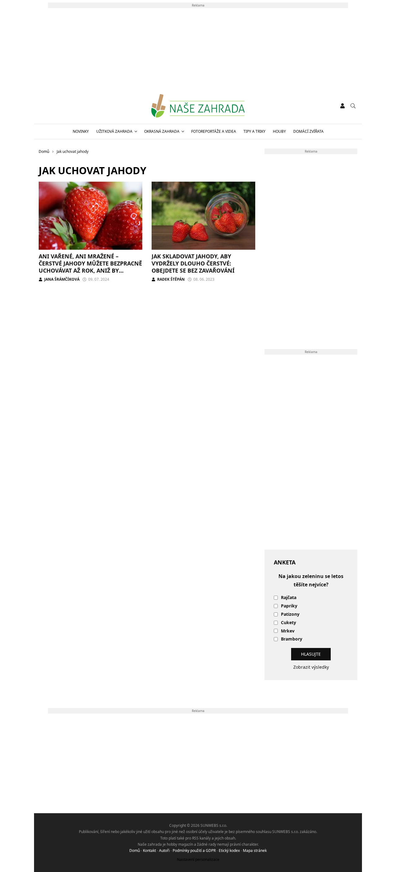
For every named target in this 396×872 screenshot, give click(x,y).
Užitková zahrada (114, 131)
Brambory (291, 639)
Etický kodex (229, 850)
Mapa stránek (255, 850)
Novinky (81, 131)
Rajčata (288, 597)
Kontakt (149, 850)
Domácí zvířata (308, 131)
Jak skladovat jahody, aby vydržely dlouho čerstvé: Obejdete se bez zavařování (193, 263)
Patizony (290, 614)
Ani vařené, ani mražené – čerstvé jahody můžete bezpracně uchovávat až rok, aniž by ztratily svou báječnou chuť (90, 267)
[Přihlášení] (342, 105)
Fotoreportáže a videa (213, 131)
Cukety (288, 622)
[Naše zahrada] (197, 106)
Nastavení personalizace (198, 859)
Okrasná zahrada (161, 131)
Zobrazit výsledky (311, 667)
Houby (279, 131)
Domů (134, 850)
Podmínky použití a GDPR (194, 850)
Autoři (164, 850)
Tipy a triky (254, 131)
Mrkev (288, 631)
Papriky (289, 606)
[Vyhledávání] (353, 106)
